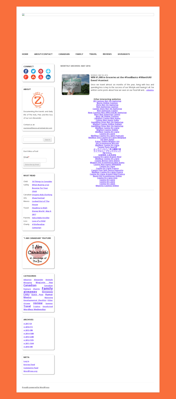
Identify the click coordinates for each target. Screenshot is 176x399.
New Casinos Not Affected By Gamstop (107, 112)
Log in (26, 361)
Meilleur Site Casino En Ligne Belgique (107, 137)
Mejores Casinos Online (107, 185)
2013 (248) (29, 337)
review (37, 303)
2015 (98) (28, 330)
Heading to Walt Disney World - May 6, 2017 (41, 211)
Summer (49, 303)
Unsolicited (48, 306)
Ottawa (27, 303)
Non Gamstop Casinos (107, 106)
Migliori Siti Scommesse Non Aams (107, 162)
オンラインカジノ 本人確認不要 (107, 149)
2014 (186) (29, 333)
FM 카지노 (107, 153)
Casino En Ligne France (107, 168)
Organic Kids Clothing (42, 194)
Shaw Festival (38, 198)
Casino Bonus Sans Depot (107, 160)
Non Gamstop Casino (107, 110)
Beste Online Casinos (107, 103)
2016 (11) (28, 327)
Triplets (36, 306)
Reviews (107, 54)
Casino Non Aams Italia (107, 120)
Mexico (27, 297)
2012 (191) (29, 340)
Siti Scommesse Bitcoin (107, 143)
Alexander (38, 279)
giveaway (30, 291)
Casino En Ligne (107, 133)
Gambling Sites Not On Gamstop (107, 122)
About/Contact (43, 54)
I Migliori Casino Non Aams (107, 118)
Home (25, 54)
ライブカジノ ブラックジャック (107, 151)
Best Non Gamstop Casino (107, 114)
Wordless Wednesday (35, 309)
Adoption (27, 280)
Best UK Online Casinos (107, 116)
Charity (36, 289)
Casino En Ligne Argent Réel (107, 156)
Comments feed (31, 368)
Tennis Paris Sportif (107, 147)
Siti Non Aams (107, 139)
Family (79, 54)
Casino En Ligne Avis (107, 178)
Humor (49, 294)
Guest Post (37, 294)
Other (50, 300)
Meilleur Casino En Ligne (107, 128)
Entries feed (29, 364)
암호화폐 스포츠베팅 (107, 155)
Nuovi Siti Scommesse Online (107, 176)
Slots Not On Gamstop (107, 105)
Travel (93, 54)
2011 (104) (29, 343)
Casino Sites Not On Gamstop (107, 108)
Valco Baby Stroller (41, 217)
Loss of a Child (38, 221)
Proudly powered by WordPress (35, 387)
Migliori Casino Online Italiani (107, 124)
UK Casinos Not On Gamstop (107, 101)
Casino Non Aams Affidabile (107, 164)
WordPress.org (30, 371)
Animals (49, 279)
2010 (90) (28, 346)
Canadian (64, 54)
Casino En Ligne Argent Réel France (107, 174)
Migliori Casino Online (107, 130)
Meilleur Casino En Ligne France (107, 172)
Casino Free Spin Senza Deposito (107, 170)
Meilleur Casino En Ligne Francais (107, 135)
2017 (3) (28, 323)
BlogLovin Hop (44, 282)
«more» (150, 90)
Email (26, 157)
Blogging (28, 282)
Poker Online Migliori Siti (107, 141)
